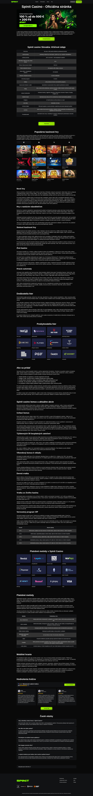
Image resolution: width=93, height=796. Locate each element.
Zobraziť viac (46, 708)
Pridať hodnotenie (69, 684)
